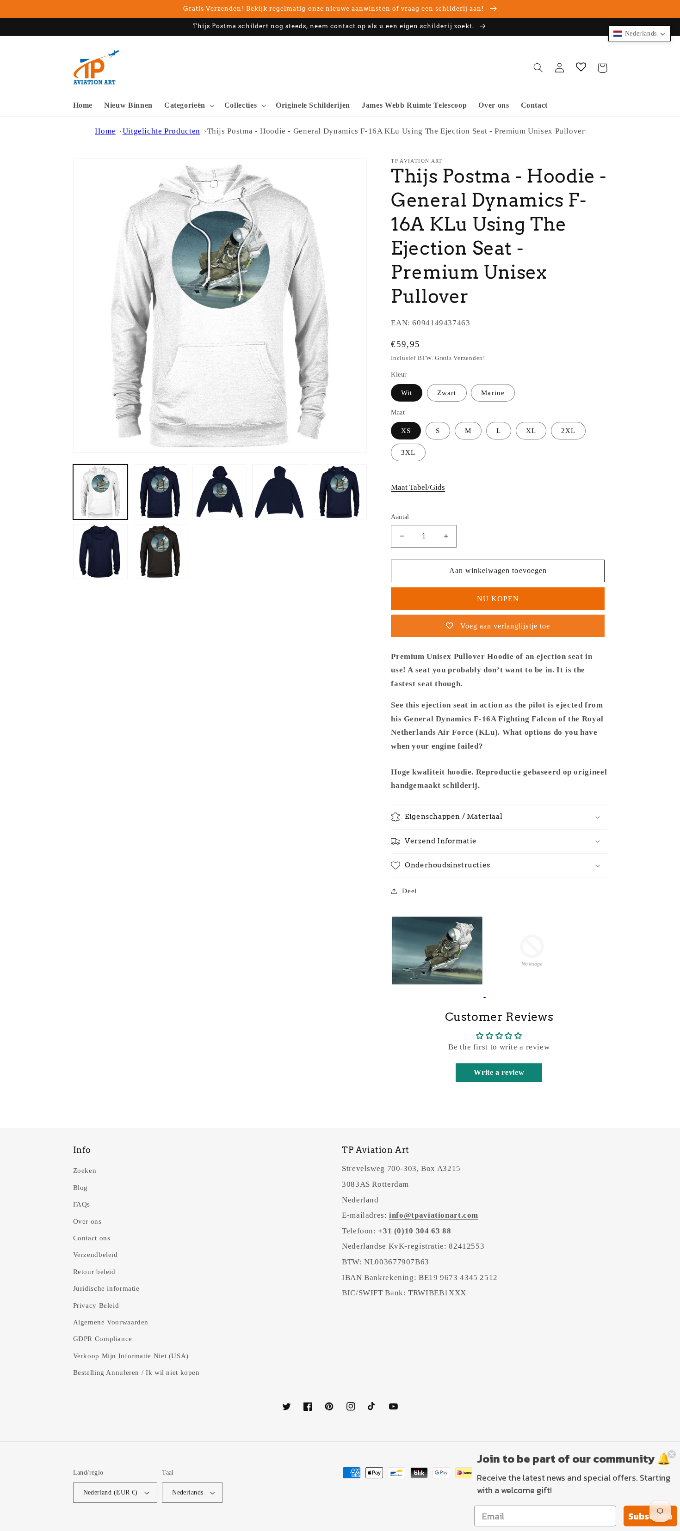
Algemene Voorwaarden (111, 1322)
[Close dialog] (671, 1454)
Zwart (446, 392)
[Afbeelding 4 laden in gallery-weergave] (279, 491)
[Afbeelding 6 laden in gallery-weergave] (100, 551)
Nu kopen (498, 599)
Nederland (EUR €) (110, 1492)
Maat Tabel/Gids (418, 487)
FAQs (82, 1204)
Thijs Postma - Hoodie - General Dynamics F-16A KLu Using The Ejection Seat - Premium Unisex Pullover (396, 131)
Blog (80, 1187)
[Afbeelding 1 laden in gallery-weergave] (100, 491)
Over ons (87, 1221)
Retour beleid (94, 1271)
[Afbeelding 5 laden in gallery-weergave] (339, 491)
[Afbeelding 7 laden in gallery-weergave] (160, 551)
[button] (188, 105)
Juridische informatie (106, 1288)
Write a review (499, 1072)
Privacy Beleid (96, 1305)
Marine (492, 392)
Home (105, 131)
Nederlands (187, 1492)
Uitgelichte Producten (161, 131)
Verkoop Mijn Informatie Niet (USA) (131, 1356)
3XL (408, 452)
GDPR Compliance (102, 1338)
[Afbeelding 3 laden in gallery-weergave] (219, 491)
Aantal (400, 516)
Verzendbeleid (95, 1254)
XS (406, 430)
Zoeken (85, 1170)
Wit (406, 392)
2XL (568, 430)
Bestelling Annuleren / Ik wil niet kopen (136, 1372)
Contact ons (92, 1238)
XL (531, 430)
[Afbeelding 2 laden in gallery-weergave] (160, 491)
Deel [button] (409, 891)
